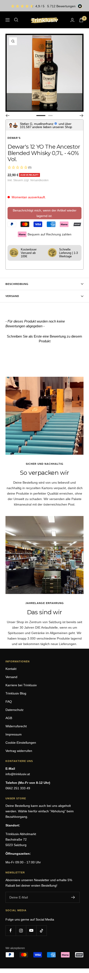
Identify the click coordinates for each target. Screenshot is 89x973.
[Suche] (16, 20)
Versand (12, 296)
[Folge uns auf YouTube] (31, 930)
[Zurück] (7, 115)
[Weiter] (82, 115)
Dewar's (14, 138)
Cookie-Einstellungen (20, 742)
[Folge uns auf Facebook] (10, 930)
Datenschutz (14, 710)
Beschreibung (17, 284)
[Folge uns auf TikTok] (41, 930)
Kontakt (10, 669)
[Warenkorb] (81, 20)
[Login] (72, 20)
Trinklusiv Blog (15, 693)
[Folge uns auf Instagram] (21, 930)
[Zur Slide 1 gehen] (40, 115)
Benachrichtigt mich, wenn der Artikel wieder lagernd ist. (44, 213)
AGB (8, 718)
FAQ (8, 701)
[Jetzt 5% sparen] (73, 897)
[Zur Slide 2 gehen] (50, 115)
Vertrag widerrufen (18, 751)
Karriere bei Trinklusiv (21, 685)
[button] (44, 338)
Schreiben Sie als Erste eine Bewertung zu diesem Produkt (44, 338)
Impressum (13, 734)
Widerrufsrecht (16, 726)
